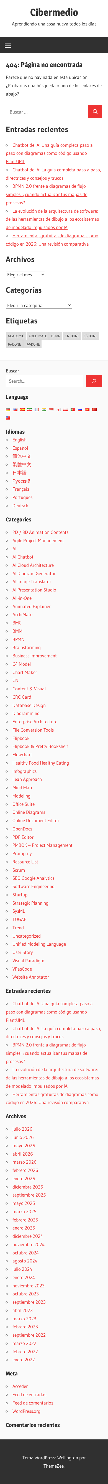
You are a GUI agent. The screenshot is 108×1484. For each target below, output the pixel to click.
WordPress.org (26, 1411)
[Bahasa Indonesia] (51, 409)
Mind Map (22, 787)
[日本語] (58, 409)
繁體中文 (21, 464)
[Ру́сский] (80, 409)
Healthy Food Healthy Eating (40, 763)
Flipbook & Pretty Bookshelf (40, 746)
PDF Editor (23, 837)
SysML (18, 911)
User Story (22, 952)
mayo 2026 (23, 1145)
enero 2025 (23, 1228)
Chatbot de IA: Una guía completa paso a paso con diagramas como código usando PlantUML (49, 153)
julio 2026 (22, 1129)
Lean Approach (27, 779)
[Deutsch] (8, 409)
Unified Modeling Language (39, 944)
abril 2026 (22, 1154)
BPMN (18, 639)
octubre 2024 (25, 1253)
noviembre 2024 (28, 1244)
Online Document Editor (35, 820)
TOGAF (19, 919)
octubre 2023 (25, 1294)
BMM (17, 631)
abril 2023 (22, 1310)
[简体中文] (94, 409)
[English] (15, 409)
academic (16, 336)
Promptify (22, 853)
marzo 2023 (24, 1318)
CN (15, 680)
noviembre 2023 (28, 1285)
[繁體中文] (8, 418)
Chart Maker (24, 672)
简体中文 (21, 456)
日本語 (19, 472)
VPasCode (22, 969)
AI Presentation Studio (34, 590)
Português (22, 497)
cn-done (72, 336)
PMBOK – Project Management (42, 845)
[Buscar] (94, 381)
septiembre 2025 (29, 1195)
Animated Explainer (31, 606)
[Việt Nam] (87, 409)
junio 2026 (23, 1137)
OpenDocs (22, 829)
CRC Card (21, 697)
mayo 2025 (23, 1203)
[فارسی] (29, 409)
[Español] (22, 409)
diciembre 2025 (27, 1187)
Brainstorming (26, 647)
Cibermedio (54, 12)
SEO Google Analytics (33, 878)
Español (20, 448)
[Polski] (65, 409)
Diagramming (26, 713)
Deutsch (20, 505)
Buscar (12, 371)
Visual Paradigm (28, 960)
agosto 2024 (24, 1261)
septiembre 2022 (29, 1335)
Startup (19, 894)
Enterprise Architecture (34, 721)
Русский (21, 481)
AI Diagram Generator (34, 573)
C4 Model (21, 664)
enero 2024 (23, 1277)
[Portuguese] (73, 409)
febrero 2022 (25, 1351)
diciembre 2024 (27, 1236)
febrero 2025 (25, 1220)
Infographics (24, 771)
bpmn (56, 336)
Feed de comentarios (32, 1403)
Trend (18, 927)
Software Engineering (33, 886)
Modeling (21, 796)
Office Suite (23, 804)
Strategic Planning (30, 903)
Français (20, 489)
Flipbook (21, 738)
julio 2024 (22, 1269)
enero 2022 (23, 1359)
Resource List (25, 862)
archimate (38, 336)
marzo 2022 (24, 1343)
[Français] (37, 409)
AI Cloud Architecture (33, 565)
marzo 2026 (24, 1162)
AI (14, 548)
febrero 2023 (25, 1326)
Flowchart (22, 754)
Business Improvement (34, 656)
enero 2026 (23, 1178)
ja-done (14, 344)
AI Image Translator (31, 581)
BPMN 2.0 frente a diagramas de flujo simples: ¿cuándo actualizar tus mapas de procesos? (46, 194)
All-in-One (22, 598)
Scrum (18, 870)
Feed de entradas (29, 1394)
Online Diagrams (28, 812)
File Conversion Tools (33, 730)
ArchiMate (22, 614)
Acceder (20, 1386)
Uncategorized (26, 936)
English (19, 440)
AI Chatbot (23, 557)
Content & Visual (29, 688)
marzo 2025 (24, 1211)
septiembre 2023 (29, 1302)
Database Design (29, 705)
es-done (90, 336)
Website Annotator (30, 977)
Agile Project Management (38, 540)
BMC (17, 623)
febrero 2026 (25, 1170)
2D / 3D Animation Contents (40, 532)
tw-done (32, 344)
